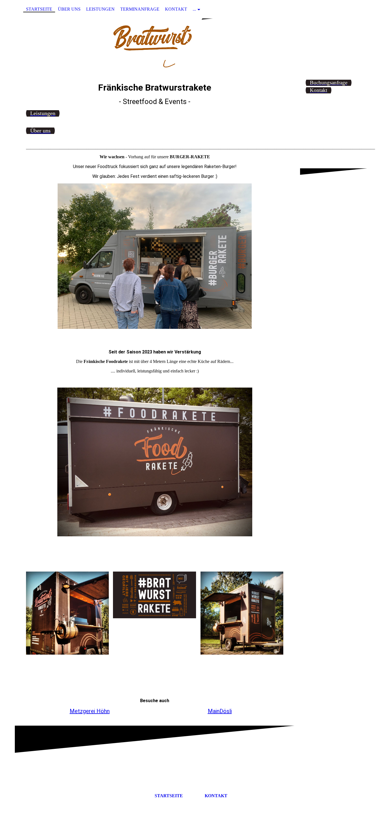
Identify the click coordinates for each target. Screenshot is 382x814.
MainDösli (220, 711)
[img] (191, 45)
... (194, 9)
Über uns (69, 9)
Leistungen (100, 9)
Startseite (39, 9)
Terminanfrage (139, 9)
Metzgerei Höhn (90, 711)
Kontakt (176, 9)
